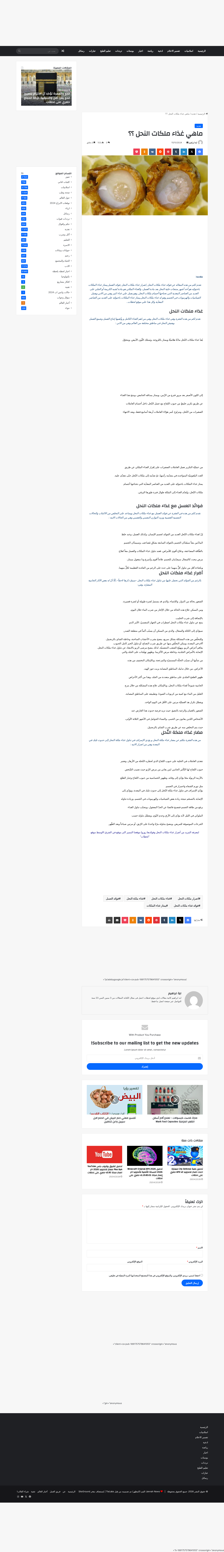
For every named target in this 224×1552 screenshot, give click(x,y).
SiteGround (84, 1491)
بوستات (130, 51)
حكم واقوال (64, 224)
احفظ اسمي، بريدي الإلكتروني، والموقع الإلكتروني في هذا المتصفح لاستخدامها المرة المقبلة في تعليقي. (154, 1275)
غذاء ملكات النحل (160, 898)
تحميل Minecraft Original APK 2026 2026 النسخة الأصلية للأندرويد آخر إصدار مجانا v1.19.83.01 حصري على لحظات (145, 1173)
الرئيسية (202, 51)
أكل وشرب (64, 234)
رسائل (81, 51)
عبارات (92, 51)
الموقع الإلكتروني (135, 1261)
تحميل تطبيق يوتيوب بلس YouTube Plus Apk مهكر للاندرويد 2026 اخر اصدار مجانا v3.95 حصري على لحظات (105, 1169)
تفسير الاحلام (173, 51)
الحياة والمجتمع (62, 260)
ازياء (67, 208)
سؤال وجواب (63, 297)
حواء (67, 308)
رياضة (150, 51)
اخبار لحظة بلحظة (61, 271)
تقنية (67, 287)
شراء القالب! (23, 1491)
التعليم (67, 239)
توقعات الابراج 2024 (60, 203)
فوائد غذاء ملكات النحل (186, 905)
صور (67, 176)
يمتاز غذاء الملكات (156, 905)
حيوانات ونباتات (62, 250)
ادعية (160, 51)
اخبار (140, 51)
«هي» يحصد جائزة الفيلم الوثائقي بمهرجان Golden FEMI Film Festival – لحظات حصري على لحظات (47, 98)
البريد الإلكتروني (195, 1261)
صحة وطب (64, 192)
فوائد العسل (112, 898)
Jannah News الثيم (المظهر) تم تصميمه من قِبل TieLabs (133, 1491)
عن (64, 1491)
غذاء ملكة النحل (135, 898)
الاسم (199, 1247)
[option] (46, 88)
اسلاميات (188, 51)
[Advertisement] (125, 23)
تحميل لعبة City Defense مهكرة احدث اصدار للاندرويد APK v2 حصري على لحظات (186, 1172)
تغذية (193, 113)
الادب (67, 266)
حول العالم (65, 197)
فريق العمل (55, 1491)
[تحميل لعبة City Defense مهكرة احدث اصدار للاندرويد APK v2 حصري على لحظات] (185, 1156)
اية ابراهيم (193, 142)
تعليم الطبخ (105, 51)
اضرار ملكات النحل (188, 898)
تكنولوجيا (65, 276)
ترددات (118, 51)
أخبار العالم (64, 302)
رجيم (67, 255)
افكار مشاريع (63, 281)
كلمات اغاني (64, 182)
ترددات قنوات (63, 218)
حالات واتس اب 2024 (59, 292)
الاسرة (66, 245)
